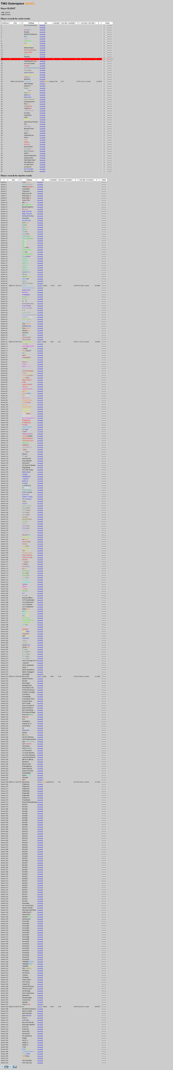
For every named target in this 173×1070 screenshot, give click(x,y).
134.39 (42, 81)
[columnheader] (5, 23)
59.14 (39, 342)
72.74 (39, 782)
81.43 (39, 676)
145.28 (39, 285)
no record (42, 25)
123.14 (39, 1006)
